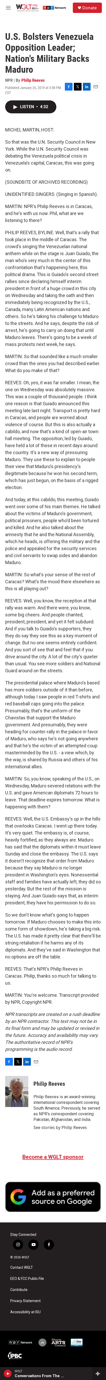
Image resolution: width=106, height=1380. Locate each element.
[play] (8, 1373)
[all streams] (99, 1373)
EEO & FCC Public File (27, 1279)
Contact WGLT (21, 1268)
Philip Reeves (33, 80)
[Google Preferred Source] (53, 1197)
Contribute (19, 1290)
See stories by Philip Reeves (60, 1127)
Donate (89, 7)
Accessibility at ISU (25, 1312)
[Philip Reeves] (16, 1091)
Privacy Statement (25, 1301)
